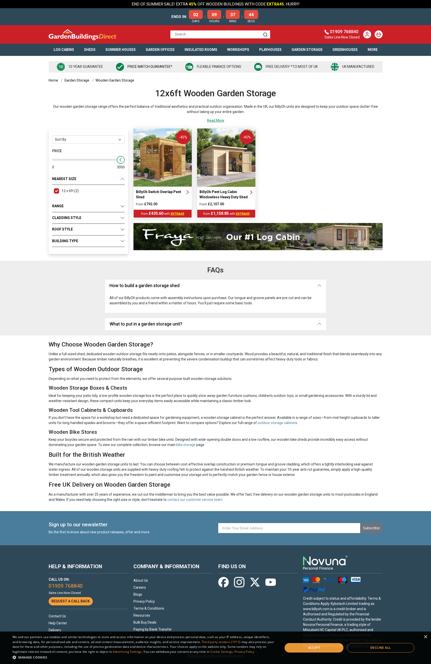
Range (58, 206)
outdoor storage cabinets (277, 423)
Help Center (58, 623)
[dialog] (215, 648)
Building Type (65, 241)
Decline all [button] (380, 648)
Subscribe (371, 528)
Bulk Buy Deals (144, 622)
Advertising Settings (127, 652)
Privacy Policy (144, 601)
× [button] (425, 637)
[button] (143, 657)
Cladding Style (66, 218)
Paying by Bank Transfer (152, 629)
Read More (215, 120)
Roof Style (62, 229)
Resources (141, 615)
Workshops (238, 50)
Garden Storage (307, 50)
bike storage (186, 445)
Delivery (55, 630)
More (373, 50)
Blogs (137, 594)
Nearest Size (64, 179)
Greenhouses (345, 50)
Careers (139, 587)
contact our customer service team (194, 500)
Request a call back (70, 601)
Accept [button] (314, 648)
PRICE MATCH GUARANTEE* (149, 67)
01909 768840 (344, 31)
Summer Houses (121, 50)
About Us (140, 580)
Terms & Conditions (148, 608)
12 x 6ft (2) (70, 191)
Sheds (90, 50)
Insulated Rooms (201, 50)
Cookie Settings (221, 652)
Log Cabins (64, 50)
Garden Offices (160, 50)
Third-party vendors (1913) (221, 642)
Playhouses (270, 50)
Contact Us (57, 616)
